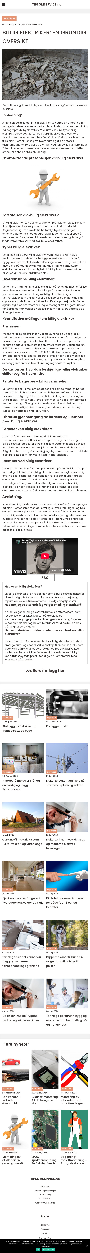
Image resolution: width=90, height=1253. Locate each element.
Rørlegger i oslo (56, 726)
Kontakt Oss (45, 1238)
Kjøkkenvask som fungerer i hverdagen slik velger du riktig (23, 900)
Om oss (45, 1229)
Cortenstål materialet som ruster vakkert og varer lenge (22, 842)
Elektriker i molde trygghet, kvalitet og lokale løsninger (20, 1018)
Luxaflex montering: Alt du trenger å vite (45, 1100)
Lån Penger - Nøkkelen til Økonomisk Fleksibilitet (11, 1100)
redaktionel (9, 18)
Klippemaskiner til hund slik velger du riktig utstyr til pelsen (64, 961)
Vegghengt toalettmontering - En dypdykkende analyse (74, 1160)
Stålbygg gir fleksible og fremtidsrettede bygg (18, 728)
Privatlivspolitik (48, 1250)
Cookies (45, 1233)
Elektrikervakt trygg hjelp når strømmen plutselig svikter (66, 783)
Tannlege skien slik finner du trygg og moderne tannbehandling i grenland (21, 961)
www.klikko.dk (48, 1202)
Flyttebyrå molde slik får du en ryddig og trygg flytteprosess (21, 785)
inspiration (8, 717)
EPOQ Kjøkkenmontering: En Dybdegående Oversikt (44, 1160)
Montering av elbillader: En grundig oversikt (13, 1160)
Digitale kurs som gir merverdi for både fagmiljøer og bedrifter (66, 902)
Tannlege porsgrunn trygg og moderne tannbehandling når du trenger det (66, 1020)
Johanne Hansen (34, 24)
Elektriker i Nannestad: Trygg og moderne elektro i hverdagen (65, 844)
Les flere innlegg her (45, 670)
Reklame (45, 1224)
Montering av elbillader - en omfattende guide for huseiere (73, 1100)
